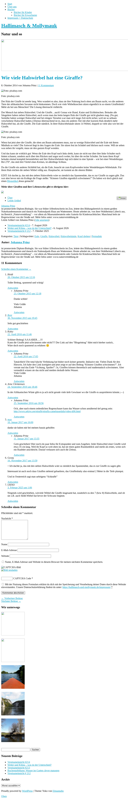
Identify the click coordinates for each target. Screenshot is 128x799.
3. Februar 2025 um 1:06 (19, 487)
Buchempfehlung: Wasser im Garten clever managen (33, 770)
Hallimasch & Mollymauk (29, 25)
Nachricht (7, 518)
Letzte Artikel (14, 200)
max (9, 419)
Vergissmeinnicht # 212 (19, 231)
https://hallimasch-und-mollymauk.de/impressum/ (86, 587)
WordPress (27, 791)
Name (4, 544)
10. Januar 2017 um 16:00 (20, 422)
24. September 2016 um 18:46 (22, 387)
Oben (4, 796)
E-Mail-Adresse (9, 550)
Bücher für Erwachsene (25, 15)
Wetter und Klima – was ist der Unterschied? (29, 228)
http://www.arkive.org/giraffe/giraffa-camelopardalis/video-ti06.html (47, 411)
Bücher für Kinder (23, 12)
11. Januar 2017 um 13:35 (26, 438)
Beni (9, 315)
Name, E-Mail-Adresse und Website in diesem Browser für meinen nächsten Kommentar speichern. (54, 562)
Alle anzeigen (42, 220)
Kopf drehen (84, 236)
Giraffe (43, 236)
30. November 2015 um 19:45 (22, 318)
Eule (36, 236)
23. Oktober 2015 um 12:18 (27, 293)
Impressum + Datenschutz (20, 18)
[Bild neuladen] (9, 570)
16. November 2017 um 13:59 (22, 460)
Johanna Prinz (8, 206)
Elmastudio (58, 791)
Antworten (12, 288)
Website (5, 556)
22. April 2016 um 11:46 (19, 334)
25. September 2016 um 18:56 (29, 403)
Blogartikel (13, 181)
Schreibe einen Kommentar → (16, 269)
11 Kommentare (46, 85)
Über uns (12, 6)
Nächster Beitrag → (11, 601)
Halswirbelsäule (68, 236)
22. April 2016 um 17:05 (26, 356)
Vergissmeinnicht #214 (18, 225)
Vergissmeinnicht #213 (18, 767)
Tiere (15, 236)
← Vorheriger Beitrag (12, 598)
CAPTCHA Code (22, 578)
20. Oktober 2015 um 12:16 (21, 277)
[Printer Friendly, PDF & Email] (121, 198)
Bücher (11, 9)
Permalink (97, 236)
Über (9, 197)
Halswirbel (54, 236)
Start (9, 4)
